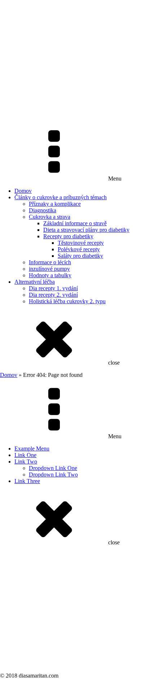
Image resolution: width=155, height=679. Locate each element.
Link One (25, 455)
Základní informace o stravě (75, 223)
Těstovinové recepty (81, 243)
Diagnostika (42, 210)
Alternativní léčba (34, 282)
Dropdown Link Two (53, 474)
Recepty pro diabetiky (68, 236)
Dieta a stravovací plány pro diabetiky (86, 230)
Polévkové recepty (79, 249)
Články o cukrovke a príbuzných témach (60, 197)
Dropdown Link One (53, 468)
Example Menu (31, 448)
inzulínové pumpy (49, 269)
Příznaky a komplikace (55, 204)
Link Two (25, 461)
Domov (23, 191)
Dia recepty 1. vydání (53, 288)
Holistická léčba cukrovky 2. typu (67, 301)
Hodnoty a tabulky (50, 275)
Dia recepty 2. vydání (53, 295)
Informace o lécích (50, 262)
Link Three (27, 481)
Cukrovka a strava (49, 217)
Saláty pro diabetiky (80, 256)
